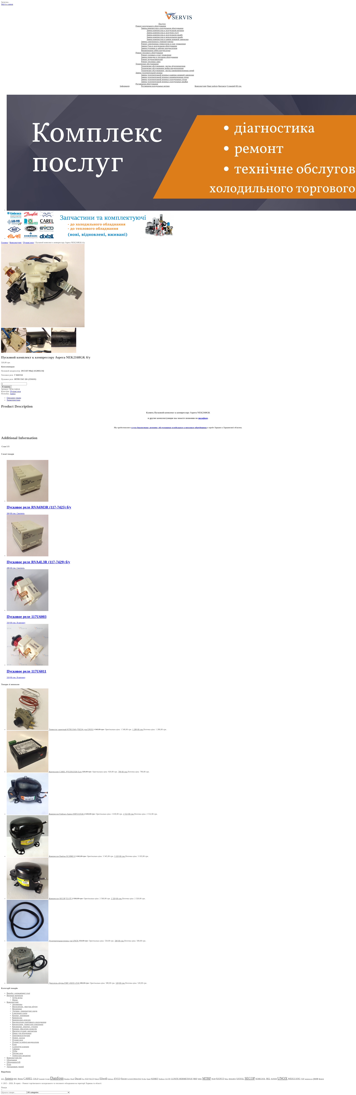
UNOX (282, 1078)
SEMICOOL (260, 1079)
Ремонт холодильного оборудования (151, 26)
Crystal (47, 1079)
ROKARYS (232, 1079)
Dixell (72, 1079)
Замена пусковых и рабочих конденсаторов (159, 48)
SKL (268, 1078)
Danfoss (57, 1078)
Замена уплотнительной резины (149, 73)
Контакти (222, 86)
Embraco (110, 1079)
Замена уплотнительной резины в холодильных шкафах (164, 82)
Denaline (67, 1079)
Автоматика (17, 1004)
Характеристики (13, 400)
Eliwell (103, 1078)
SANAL (240, 1078)
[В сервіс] (180, 19)
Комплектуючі (201, 86)
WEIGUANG (294, 1078)
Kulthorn (162, 1079)
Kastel (149, 1079)
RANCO (220, 1078)
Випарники (17, 1009)
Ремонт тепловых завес (151, 62)
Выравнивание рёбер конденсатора (155, 51)
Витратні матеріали (15, 995)
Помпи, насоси (18, 1038)
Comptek (42, 1079)
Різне (14, 1044)
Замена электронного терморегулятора (157, 42)
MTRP (206, 1078)
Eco (83, 1079)
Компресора (17, 1018)
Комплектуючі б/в (14, 1058)
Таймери (16, 1049)
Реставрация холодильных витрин (155, 86)
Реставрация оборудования (147, 84)
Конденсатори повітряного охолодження (29, 1022)
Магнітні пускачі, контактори (24, 1031)
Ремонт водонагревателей (152, 59)
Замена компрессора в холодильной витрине (165, 30)
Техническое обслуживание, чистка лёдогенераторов (163, 66)
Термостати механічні (21, 1056)
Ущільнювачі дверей (15, 1067)
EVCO (117, 1078)
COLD (35, 1079)
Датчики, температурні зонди (24, 1011)
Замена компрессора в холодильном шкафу (165, 35)
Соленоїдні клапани (20, 1047)
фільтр (321, 1079)
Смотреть (20, 513)
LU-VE (167, 1079)
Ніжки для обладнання (21, 1033)
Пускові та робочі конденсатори (25, 1042)
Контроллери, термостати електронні (27, 1024)
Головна (4, 243)
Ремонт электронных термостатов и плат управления (163, 44)
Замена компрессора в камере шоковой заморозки (168, 39)
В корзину (6, 387)
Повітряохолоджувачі (21, 1036)
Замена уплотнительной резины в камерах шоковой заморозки (167, 75)
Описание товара (14, 398)
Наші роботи (212, 86)
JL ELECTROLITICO (134, 1079)
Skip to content (7, 4)
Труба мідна (17, 998)
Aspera (12, 394)
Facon (124, 1078)
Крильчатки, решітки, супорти (25, 1027)
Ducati (78, 1078)
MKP (195, 1079)
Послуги (162, 24)
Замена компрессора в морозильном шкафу (165, 37)
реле (315, 1078)
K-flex (144, 1079)
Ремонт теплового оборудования (149, 53)
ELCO (91, 1079)
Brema (20, 1079)
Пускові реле (28, 243)
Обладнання (12, 1060)
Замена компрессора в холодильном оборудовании (162, 28)
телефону (203, 418)
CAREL (28, 1078)
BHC (15, 1079)
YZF (302, 1079)
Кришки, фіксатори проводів (24, 1029)
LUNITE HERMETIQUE (182, 1078)
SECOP (250, 1078)
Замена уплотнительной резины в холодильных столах (164, 79)
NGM (214, 1079)
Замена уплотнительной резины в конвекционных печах (165, 77)
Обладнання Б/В (13, 1062)
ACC (2, 1079)
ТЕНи (14, 1051)
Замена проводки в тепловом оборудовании (159, 57)
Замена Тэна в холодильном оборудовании (159, 46)
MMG (200, 1079)
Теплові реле (17, 1053)
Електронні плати (19, 1013)
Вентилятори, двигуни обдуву (25, 1007)
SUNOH (274, 1079)
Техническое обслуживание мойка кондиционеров (162, 68)
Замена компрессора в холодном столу (163, 33)
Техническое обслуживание (147, 64)
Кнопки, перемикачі (20, 1015)
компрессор (309, 1079)
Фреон (15, 1000)
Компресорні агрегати (21, 1020)
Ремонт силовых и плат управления (156, 55)
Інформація (124, 86)
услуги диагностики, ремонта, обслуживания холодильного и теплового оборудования (169, 428)
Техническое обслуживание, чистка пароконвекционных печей (167, 71)
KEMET (154, 1078)
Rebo (226, 1079)
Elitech (97, 1079)
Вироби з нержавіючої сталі (18, 993)
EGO (87, 1079)
